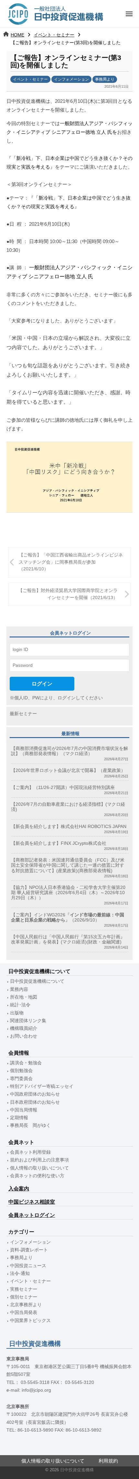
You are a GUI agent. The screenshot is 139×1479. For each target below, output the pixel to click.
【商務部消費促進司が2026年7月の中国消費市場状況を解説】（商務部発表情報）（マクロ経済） (69, 751)
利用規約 (108, 1461)
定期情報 (19, 1117)
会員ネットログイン (31, 1215)
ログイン (42, 683)
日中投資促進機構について (37, 981)
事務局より (104, 79)
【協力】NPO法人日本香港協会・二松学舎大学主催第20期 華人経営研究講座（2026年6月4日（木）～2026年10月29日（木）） (68, 892)
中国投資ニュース (28, 1265)
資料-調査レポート (29, 1249)
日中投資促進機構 (77, 1469)
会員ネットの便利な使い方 (37, 1175)
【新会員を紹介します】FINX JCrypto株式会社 (58, 843)
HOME (17, 34)
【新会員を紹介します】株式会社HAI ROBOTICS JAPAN (68, 826)
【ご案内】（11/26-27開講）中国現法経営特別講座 (63, 787)
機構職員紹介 (23, 1028)
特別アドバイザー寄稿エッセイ (41, 1086)
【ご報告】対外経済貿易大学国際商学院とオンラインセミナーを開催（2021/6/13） (68, 594)
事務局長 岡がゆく (30, 1125)
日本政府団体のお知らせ (35, 1102)
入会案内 (18, 1188)
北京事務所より (26, 1304)
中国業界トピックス (30, 1320)
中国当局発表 (23, 1312)
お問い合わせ (23, 1036)
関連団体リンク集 (28, 1020)
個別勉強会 (21, 1070)
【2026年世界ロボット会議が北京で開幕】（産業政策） (68, 770)
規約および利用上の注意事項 (39, 1160)
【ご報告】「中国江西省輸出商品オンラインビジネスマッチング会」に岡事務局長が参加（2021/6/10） (71, 562)
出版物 (17, 1013)
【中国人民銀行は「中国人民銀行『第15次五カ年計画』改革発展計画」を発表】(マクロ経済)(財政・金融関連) (68, 939)
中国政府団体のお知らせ (35, 1094)
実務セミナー (23, 1289)
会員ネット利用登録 (30, 1152)
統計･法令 (20, 1004)
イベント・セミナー (54, 34)
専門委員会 (21, 1078)
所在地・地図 (23, 997)
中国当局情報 (23, 1110)
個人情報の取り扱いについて (39, 1168)
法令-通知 (20, 1273)
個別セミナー (23, 1297)
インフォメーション (71, 79)
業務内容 (19, 989)
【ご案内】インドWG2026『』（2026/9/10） (67, 917)
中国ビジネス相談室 (31, 1202)
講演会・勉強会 (26, 1062)
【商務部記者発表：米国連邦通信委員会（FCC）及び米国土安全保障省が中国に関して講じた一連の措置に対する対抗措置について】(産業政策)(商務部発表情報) (67, 865)
